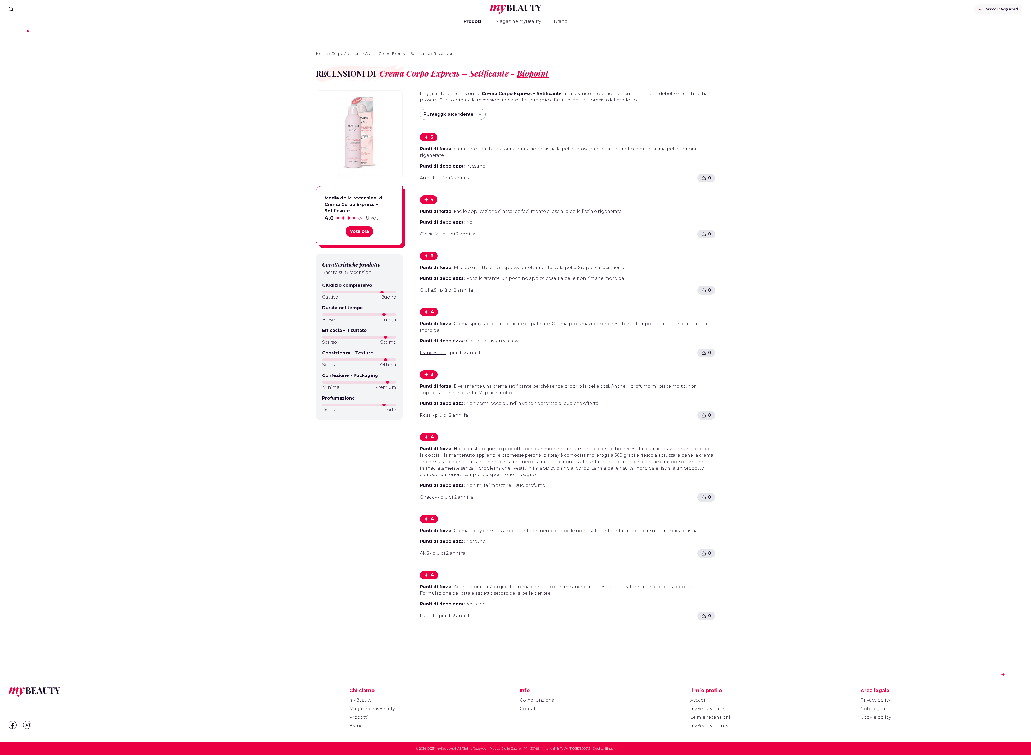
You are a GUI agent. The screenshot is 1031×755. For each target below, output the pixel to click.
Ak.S (424, 553)
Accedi (697, 700)
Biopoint (533, 73)
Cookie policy (876, 717)
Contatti (529, 708)
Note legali (873, 708)
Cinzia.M (429, 234)
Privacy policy (876, 700)
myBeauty (360, 700)
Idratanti (354, 53)
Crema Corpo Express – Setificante (397, 53)
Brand (561, 21)
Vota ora (359, 231)
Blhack (610, 748)
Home (322, 53)
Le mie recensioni (710, 717)
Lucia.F (427, 615)
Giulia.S (428, 290)
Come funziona (537, 700)
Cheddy (428, 497)
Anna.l (427, 177)
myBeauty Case (707, 708)
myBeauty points (709, 725)
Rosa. (426, 415)
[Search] (11, 9)
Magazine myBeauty (518, 21)
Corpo (337, 53)
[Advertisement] (359, 461)
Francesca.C (433, 352)
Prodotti (473, 21)
